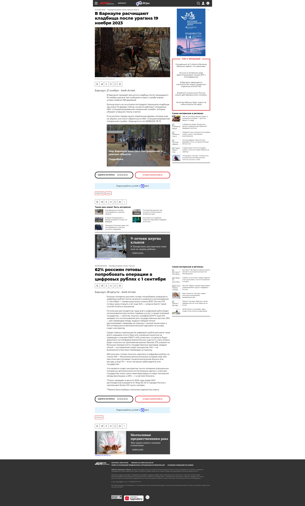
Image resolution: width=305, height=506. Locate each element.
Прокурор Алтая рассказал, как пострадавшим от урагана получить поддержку (117, 227)
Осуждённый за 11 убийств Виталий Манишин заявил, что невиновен (191, 65)
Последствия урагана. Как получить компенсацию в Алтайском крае (152, 212)
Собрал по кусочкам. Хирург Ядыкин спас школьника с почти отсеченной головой (196, 279)
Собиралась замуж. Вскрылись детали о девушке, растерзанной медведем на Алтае (194, 126)
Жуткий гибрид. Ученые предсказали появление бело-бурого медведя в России (196, 287)
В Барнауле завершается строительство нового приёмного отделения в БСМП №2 (191, 84)
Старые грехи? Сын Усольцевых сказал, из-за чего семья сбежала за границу (195, 150)
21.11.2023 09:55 (100, 10)
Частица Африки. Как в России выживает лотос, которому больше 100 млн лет (195, 142)
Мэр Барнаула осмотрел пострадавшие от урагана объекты (136, 153)
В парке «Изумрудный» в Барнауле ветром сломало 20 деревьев (116, 219)
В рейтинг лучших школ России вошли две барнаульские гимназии (191, 94)
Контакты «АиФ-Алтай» (120, 463)
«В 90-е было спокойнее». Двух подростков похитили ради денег (194, 310)
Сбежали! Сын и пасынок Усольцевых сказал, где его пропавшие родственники (196, 134)
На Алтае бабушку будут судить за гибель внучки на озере (191, 103)
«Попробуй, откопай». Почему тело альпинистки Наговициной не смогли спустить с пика (195, 157)
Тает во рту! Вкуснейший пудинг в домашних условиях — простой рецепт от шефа (195, 118)
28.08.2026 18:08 (101, 266)
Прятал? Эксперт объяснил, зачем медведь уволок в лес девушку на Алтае (195, 303)
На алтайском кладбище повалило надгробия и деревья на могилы (154, 219)
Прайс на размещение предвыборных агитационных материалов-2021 (138, 465)
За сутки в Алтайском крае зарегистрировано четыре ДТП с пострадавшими (191, 75)
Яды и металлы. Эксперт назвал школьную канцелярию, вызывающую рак (194, 295)
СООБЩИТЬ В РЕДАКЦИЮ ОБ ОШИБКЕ (180, 465)
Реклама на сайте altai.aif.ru (142, 463)
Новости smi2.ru (103, 259)
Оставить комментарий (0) (152, 175)
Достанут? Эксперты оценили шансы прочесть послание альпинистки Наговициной (196, 272)
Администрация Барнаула (104, 79)
